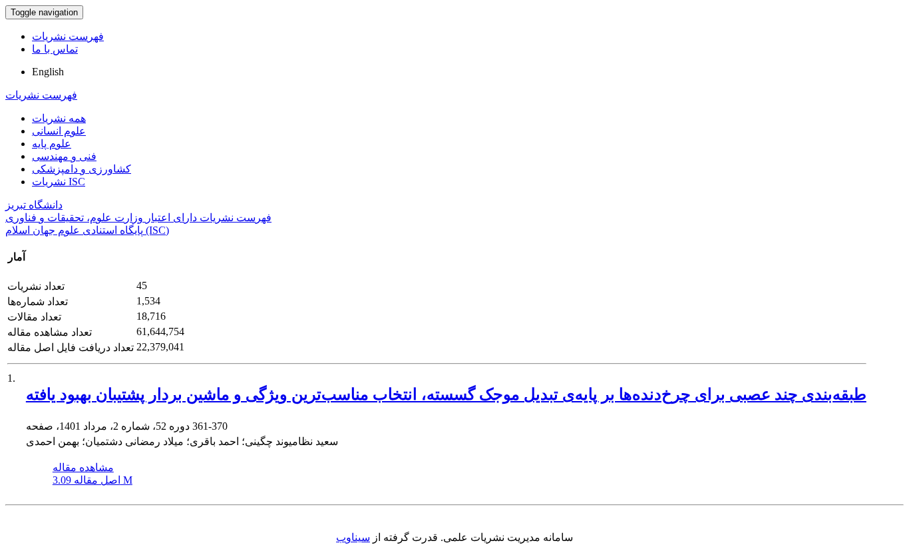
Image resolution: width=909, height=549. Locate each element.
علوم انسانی (59, 131)
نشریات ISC (58, 181)
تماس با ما (55, 49)
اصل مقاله (92, 480)
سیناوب (353, 537)
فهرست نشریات (68, 36)
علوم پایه (51, 143)
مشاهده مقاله (83, 467)
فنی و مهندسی (64, 156)
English (48, 71)
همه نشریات (59, 118)
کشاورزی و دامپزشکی (81, 169)
